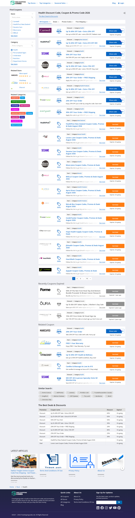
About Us (77, 497)
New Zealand (25, 105)
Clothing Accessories (18, 101)
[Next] (122, 468)
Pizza (22, 117)
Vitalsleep (22, 80)
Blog (114, 3)
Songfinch (45, 396)
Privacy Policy (78, 499)
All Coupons (65, 497)
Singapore (15, 109)
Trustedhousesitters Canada (103, 393)
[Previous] (13, 468)
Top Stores (32, 3)
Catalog (29, 113)
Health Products (84, 86)
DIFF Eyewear (74, 396)
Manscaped (23, 73)
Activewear (81, 287)
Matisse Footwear (59, 396)
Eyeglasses (15, 98)
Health (82, 28)
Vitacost (22, 87)
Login (122, 3)
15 (87, 279)
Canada (82, 301)
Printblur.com (84, 393)
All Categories (65, 502)
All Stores (64, 499)
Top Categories (45, 3)
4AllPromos (60, 393)
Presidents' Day (16, 121)
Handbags (15, 105)
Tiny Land (87, 396)
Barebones (99, 396)
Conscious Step (46, 399)
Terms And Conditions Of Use (84, 502)
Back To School (16, 125)
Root (18, 487)
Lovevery (71, 393)
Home (12, 487)
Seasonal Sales (60, 3)
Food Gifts (15, 117)
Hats (22, 98)
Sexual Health (81, 134)
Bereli (109, 396)
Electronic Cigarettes (18, 113)
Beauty (82, 74)
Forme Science (46, 393)
